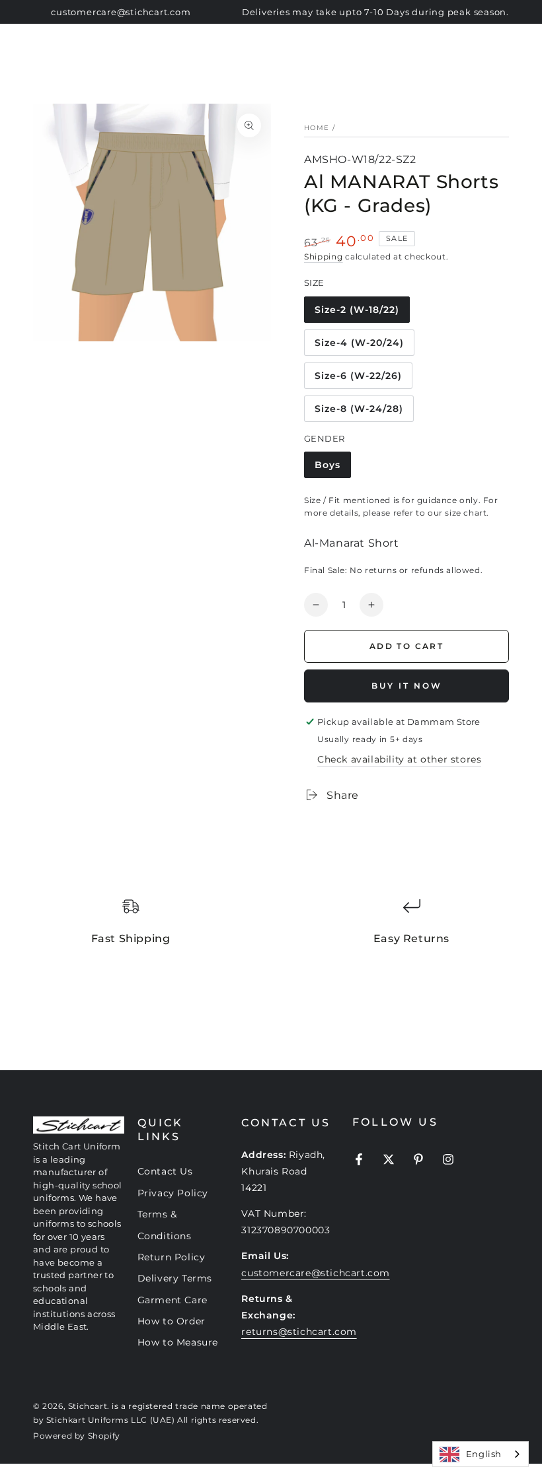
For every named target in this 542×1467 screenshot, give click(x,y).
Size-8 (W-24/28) (358, 412)
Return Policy (171, 1257)
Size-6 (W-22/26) (358, 379)
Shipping (323, 256)
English (484, 1454)
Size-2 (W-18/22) (356, 313)
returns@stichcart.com (299, 1332)
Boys (332, 468)
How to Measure (177, 1342)
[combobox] (480, 1454)
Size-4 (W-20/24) (359, 346)
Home (316, 127)
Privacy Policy (172, 1193)
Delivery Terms (174, 1278)
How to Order (171, 1321)
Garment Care (172, 1300)
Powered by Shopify (76, 1436)
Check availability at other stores (399, 759)
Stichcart (87, 1406)
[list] (271, 927)
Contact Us (165, 1171)
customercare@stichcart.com (315, 1273)
